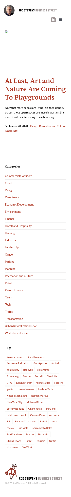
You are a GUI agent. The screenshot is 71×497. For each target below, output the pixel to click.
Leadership (11, 247)
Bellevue (28, 369)
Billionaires (43, 369)
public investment (16, 415)
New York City (14, 402)
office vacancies (15, 408)
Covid (8, 183)
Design (34, 125)
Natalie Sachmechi (17, 395)
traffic (52, 440)
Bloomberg (13, 376)
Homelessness (26, 389)
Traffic (9, 311)
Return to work (14, 290)
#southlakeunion (37, 356)
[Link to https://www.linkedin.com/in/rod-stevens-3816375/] (53, 19)
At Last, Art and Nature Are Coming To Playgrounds (35, 89)
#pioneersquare (15, 356)
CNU (9, 382)
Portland (50, 408)
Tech (8, 304)
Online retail (35, 408)
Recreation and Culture (52, 125)
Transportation (14, 319)
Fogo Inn (58, 382)
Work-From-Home (16, 333)
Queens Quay (37, 415)
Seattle (30, 434)
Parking (9, 261)
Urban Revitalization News (21, 326)
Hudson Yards (45, 389)
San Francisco (14, 434)
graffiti (10, 389)
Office (9, 254)
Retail (8, 283)
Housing (10, 233)
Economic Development (19, 204)
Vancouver (12, 447)
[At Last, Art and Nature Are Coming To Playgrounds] (35, 49)
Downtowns (12, 197)
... (55, 117)
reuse (54, 421)
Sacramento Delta (42, 427)
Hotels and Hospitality (18, 226)
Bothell (39, 376)
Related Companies (25, 421)
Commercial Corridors (18, 176)
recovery (54, 415)
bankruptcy (13, 369)
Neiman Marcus (39, 395)
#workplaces (40, 363)
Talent (8, 297)
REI (9, 421)
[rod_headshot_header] (9, 6)
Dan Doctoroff (24, 382)
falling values (43, 382)
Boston (27, 376)
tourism (41, 440)
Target (29, 440)
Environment (13, 211)
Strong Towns (14, 440)
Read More (11, 130)
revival (10, 427)
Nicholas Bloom (34, 402)
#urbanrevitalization (18, 363)
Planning (10, 269)
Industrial (11, 240)
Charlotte (52, 376)
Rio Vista (23, 427)
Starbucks (43, 434)
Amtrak (55, 363)
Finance (10, 219)
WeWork (27, 447)
